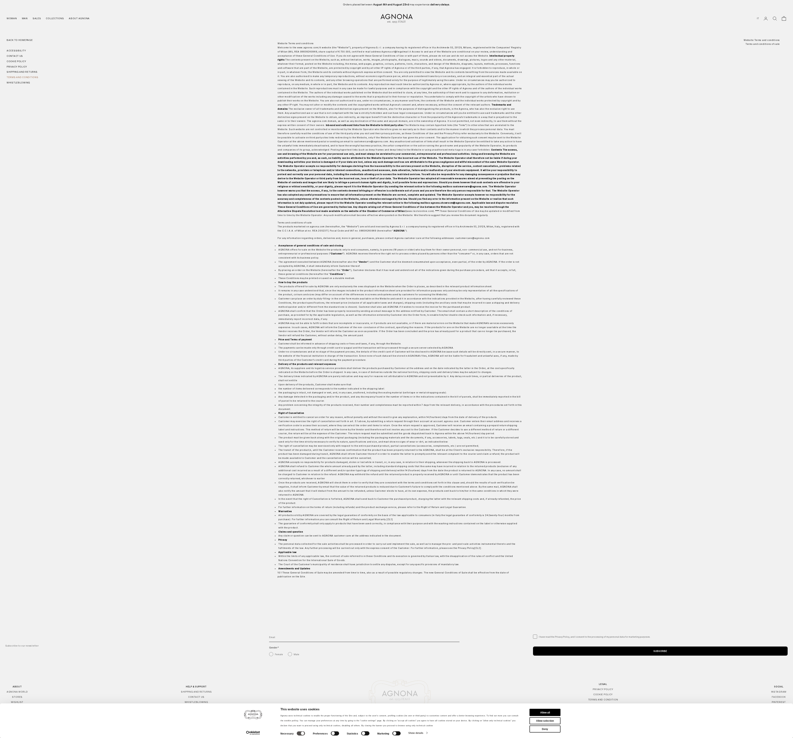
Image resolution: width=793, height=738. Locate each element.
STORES (17, 697)
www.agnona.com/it (309, 47)
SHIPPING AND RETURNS (196, 692)
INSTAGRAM (778, 692)
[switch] (335, 733)
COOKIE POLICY (603, 694)
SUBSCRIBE (660, 651)
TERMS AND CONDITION (603, 699)
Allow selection (545, 720)
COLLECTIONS (55, 18)
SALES (37, 18)
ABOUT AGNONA (79, 18)
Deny (545, 728)
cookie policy (291, 721)
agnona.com (319, 121)
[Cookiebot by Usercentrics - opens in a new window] (253, 733)
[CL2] (477, 548)
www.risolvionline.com (419, 211)
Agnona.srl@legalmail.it (396, 51)
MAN (25, 18)
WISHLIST (17, 702)
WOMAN (12, 18)
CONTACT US (196, 697)
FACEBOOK (779, 697)
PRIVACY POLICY (603, 689)
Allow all (545, 712)
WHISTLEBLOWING (196, 702)
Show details (415, 732)
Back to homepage (20, 40)
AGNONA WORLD (17, 692)
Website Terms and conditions (762, 40)
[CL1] (390, 519)
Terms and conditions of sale (763, 44)
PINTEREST (779, 702)
